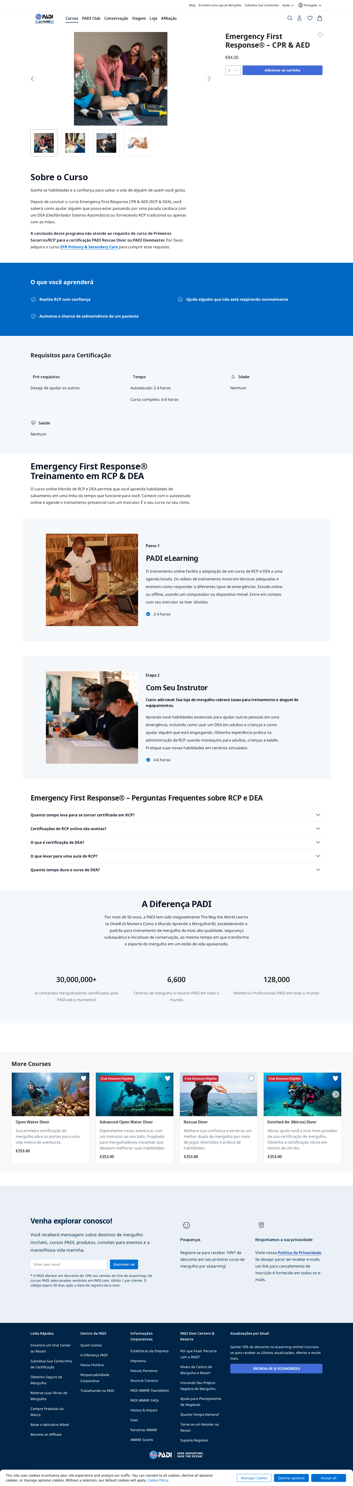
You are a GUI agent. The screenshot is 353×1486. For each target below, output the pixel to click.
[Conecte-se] (300, 19)
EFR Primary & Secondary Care (89, 247)
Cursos (72, 18)
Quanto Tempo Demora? (199, 1414)
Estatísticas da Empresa (149, 1351)
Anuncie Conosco (144, 1380)
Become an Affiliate (45, 1434)
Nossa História (92, 1365)
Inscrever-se (124, 1264)
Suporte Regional (194, 1440)
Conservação (116, 18)
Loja (153, 18)
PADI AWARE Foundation (149, 1390)
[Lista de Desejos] (310, 19)
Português (307, 5)
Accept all (328, 1478)
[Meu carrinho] (320, 19)
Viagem (139, 18)
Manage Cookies (254, 1478)
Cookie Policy (157, 1480)
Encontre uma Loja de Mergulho (220, 5)
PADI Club (91, 18)
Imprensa (138, 1360)
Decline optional (291, 1478)
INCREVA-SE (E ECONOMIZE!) (276, 1368)
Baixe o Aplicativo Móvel (49, 1424)
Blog (192, 5)
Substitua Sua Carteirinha (262, 5)
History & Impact (143, 1410)
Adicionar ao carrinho (282, 70)
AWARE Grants (141, 1439)
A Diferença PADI (94, 1355)
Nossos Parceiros (144, 1370)
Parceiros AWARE (143, 1430)
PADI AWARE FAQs (144, 1400)
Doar (134, 1420)
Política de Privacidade (299, 1252)
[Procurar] (290, 19)
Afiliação (169, 18)
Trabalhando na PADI (97, 1390)
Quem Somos (91, 1345)
